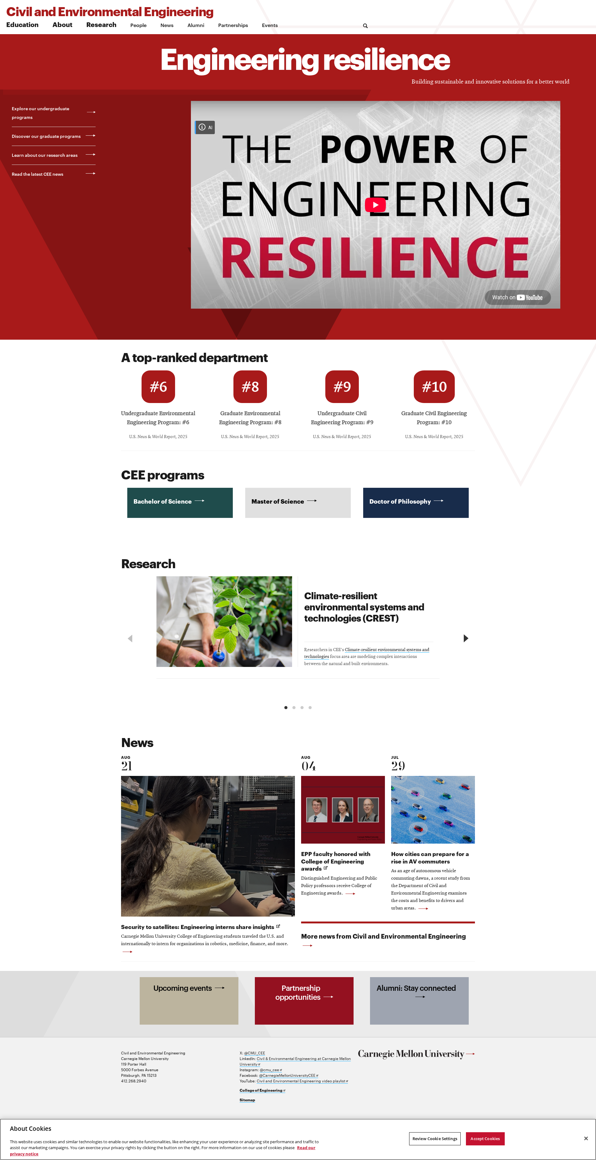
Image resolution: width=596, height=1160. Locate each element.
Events (270, 24)
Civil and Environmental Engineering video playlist (302, 1081)
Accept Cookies (485, 1138)
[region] (298, 639)
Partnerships (233, 24)
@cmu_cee (271, 1069)
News (167, 24)
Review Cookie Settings (435, 1138)
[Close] (586, 1138)
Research (101, 24)
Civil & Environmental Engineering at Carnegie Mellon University (295, 1061)
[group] (298, 627)
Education (22, 24)
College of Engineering (262, 1090)
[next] (465, 638)
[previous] (131, 638)
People (138, 24)
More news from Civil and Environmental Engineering (383, 935)
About (62, 24)
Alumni (195, 24)
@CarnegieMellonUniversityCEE (288, 1075)
